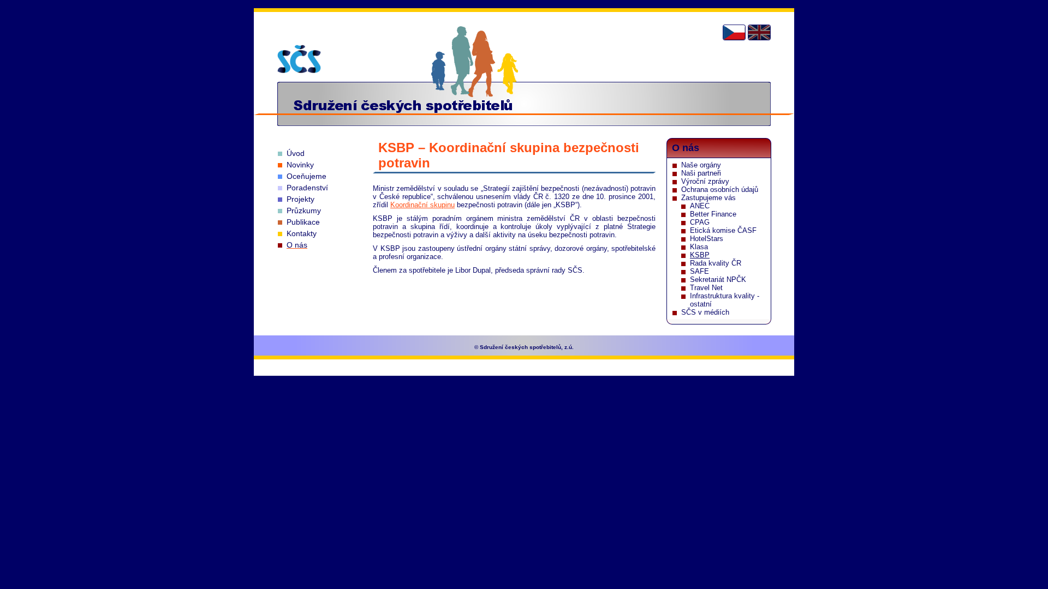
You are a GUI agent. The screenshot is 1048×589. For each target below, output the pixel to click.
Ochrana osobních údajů (719, 189)
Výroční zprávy (705, 181)
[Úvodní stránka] (299, 59)
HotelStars (706, 239)
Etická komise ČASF (723, 230)
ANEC (700, 206)
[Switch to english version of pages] (759, 32)
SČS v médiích (705, 312)
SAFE (699, 271)
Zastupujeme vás (708, 198)
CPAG (700, 222)
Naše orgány (701, 165)
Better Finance (713, 214)
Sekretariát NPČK (718, 279)
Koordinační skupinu (422, 205)
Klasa (699, 247)
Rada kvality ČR (715, 263)
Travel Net (706, 288)
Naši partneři (701, 173)
